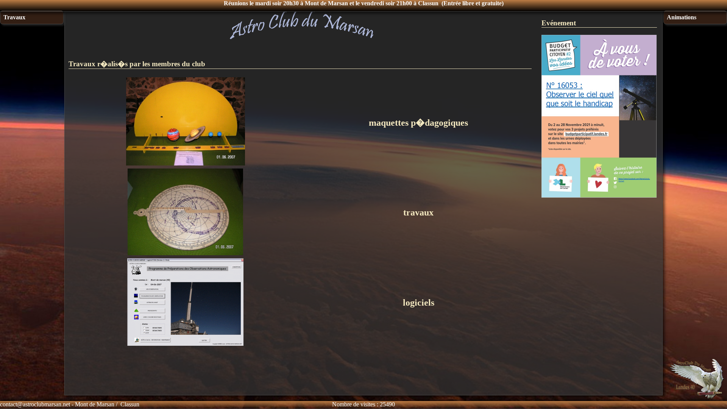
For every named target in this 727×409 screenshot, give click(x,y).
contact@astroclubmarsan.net (35, 404)
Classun (129, 404)
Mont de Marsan (94, 404)
